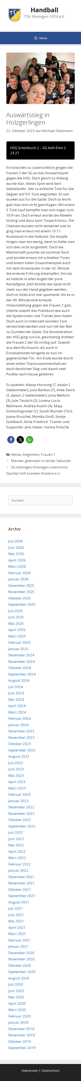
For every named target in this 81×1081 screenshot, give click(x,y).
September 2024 (22, 674)
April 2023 (17, 781)
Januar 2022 (18, 870)
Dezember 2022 (21, 807)
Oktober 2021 (19, 889)
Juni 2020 (16, 990)
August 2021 (18, 902)
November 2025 (21, 591)
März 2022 (17, 857)
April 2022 (17, 851)
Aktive (16, 454)
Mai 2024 (16, 699)
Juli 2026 (15, 541)
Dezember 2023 (21, 731)
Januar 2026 (18, 579)
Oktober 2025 (19, 598)
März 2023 (17, 788)
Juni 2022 (16, 838)
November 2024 (21, 661)
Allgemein (31, 454)
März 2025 (17, 636)
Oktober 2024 (19, 667)
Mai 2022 (16, 845)
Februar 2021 (19, 940)
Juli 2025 (15, 610)
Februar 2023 (19, 794)
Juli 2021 (15, 908)
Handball (44, 10)
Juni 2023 (16, 769)
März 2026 (17, 566)
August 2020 (18, 978)
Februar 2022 (19, 864)
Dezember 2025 (21, 585)
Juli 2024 (15, 686)
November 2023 (21, 737)
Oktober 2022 (19, 819)
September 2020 (22, 971)
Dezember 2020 (21, 952)
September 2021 (22, 895)
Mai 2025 (16, 623)
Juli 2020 (15, 984)
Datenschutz (51, 1070)
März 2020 (17, 1009)
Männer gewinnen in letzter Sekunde (41, 460)
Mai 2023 (16, 775)
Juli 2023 (15, 762)
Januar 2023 (18, 800)
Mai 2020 (16, 997)
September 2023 (22, 750)
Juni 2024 (16, 693)
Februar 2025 (19, 642)
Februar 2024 (19, 718)
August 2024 (18, 680)
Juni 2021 (16, 914)
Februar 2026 (19, 572)
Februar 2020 (19, 1016)
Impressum (30, 1070)
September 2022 (22, 826)
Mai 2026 (16, 553)
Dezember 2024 (21, 655)
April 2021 (17, 927)
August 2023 (18, 756)
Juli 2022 (15, 832)
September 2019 (22, 1047)
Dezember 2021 (21, 876)
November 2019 (21, 1035)
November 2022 (21, 813)
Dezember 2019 (21, 1028)
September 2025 (22, 604)
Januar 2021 (18, 946)
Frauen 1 (48, 454)
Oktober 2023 (19, 743)
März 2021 (17, 933)
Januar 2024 (18, 724)
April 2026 (17, 560)
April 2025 (17, 629)
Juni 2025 (16, 617)
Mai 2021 (16, 921)
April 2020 (17, 1003)
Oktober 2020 (19, 965)
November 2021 (21, 883)
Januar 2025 (18, 648)
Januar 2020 (18, 1022)
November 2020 (21, 959)
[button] (11, 439)
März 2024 (17, 712)
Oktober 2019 (19, 1041)
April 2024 (17, 705)
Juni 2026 (16, 547)
